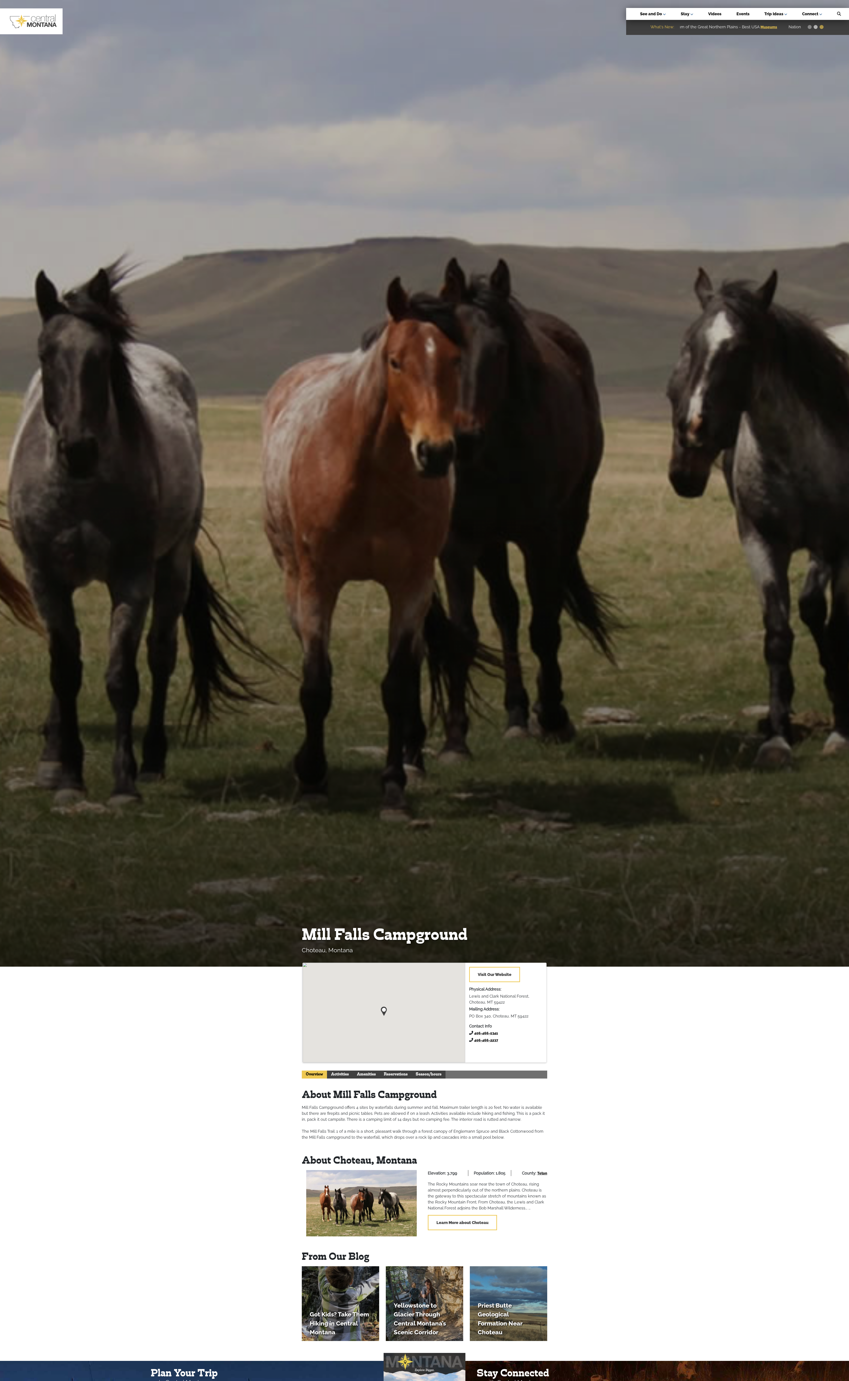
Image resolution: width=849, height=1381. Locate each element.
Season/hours (429, 1074)
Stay (685, 13)
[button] (384, 1010)
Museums (781, 27)
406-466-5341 (486, 1033)
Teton (542, 1173)
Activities (340, 1074)
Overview (314, 1074)
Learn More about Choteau (462, 1222)
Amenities (366, 1074)
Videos (714, 13)
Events (743, 13)
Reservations (396, 1074)
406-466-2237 (486, 1040)
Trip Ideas (774, 13)
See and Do (651, 13)
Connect (810, 13)
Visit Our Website (494, 974)
